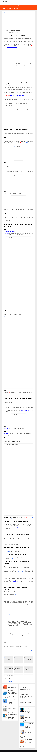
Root (6, 642)
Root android (18, 646)
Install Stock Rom (20, 571)
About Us (11, 8)
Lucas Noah (12, 32)
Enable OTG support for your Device (17, 95)
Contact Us (16, 8)
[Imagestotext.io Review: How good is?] (5, 687)
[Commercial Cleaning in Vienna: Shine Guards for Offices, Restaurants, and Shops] (22, 732)
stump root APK (24, 164)
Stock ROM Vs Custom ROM (12, 47)
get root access (11, 645)
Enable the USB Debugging (10, 231)
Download (7, 233)
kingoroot (25, 645)
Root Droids (4, 1)
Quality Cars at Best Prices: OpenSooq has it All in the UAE (12, 693)
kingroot (28, 645)
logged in (10, 681)
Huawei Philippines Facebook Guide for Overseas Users (28, 710)
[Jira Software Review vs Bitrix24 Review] (5, 715)
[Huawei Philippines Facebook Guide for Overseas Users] (22, 710)
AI (7, 8)
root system (26, 646)
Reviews (31, 5)
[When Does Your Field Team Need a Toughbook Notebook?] (22, 717)
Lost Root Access (6, 646)
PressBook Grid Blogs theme (29, 750)
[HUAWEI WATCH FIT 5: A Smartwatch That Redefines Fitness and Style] (22, 741)
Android (17, 5)
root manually (15, 581)
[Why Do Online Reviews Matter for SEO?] (5, 709)
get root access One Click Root (18, 645)
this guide (8, 551)
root (15, 646)
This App (16, 218)
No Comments (18, 32)
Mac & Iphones (5, 5)
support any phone (8, 582)
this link (11, 558)
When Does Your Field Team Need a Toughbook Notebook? (29, 717)
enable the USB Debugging (26, 410)
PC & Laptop (11, 5)
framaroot (7, 645)
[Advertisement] (18, 56)
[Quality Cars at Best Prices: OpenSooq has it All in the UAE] (5, 693)
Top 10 (4, 8)
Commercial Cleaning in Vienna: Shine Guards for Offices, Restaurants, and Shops (26, 698)
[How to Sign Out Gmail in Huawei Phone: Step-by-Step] (22, 724)
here (15, 594)
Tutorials (26, 5)
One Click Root (12, 646)
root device (22, 646)
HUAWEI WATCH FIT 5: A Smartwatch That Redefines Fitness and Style (26, 702)
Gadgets (21, 5)
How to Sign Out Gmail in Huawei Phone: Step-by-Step (29, 725)
